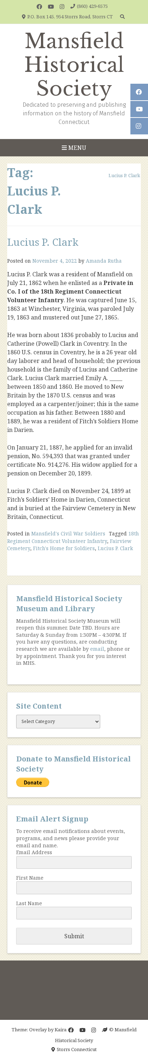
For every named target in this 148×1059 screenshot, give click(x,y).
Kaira (60, 1029)
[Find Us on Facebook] (39, 6)
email (97, 648)
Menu (76, 148)
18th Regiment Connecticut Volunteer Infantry (73, 537)
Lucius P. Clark (42, 242)
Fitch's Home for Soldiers (64, 548)
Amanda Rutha (104, 260)
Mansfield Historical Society (74, 65)
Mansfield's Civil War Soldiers (68, 533)
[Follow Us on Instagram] (62, 6)
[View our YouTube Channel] (51, 6)
